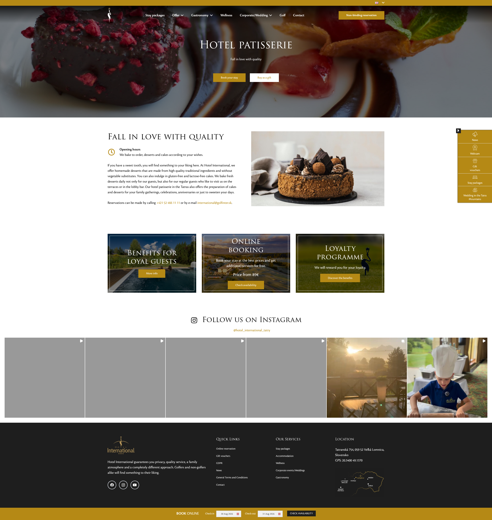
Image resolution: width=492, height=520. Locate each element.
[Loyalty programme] (340, 263)
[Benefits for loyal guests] (152, 263)
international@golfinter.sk (214, 203)
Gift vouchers (223, 456)
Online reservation (225, 448)
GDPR (219, 463)
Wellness (280, 463)
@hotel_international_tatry (252, 330)
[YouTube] (134, 485)
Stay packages (283, 448)
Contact (220, 484)
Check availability (301, 513)
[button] (181, 15)
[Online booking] (246, 263)
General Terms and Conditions (232, 477)
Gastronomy (282, 477)
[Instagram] (123, 485)
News (219, 470)
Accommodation (284, 456)
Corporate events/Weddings (290, 470)
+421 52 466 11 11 (168, 203)
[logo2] (109, 15)
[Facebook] (112, 485)
